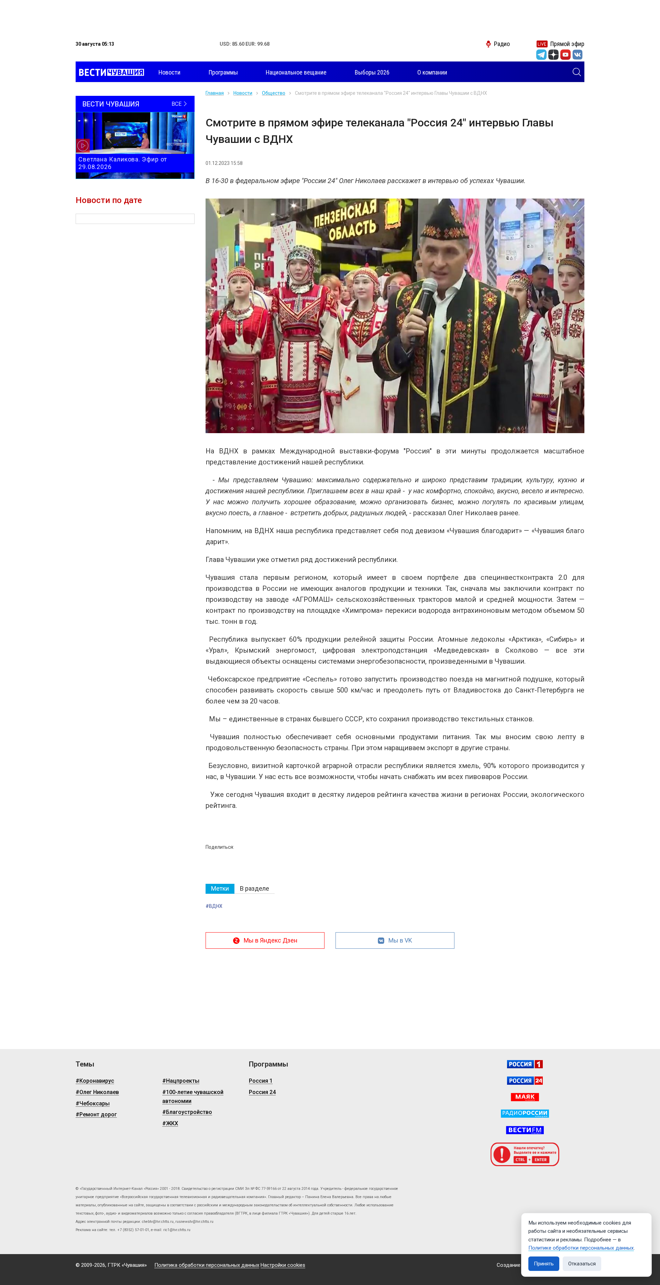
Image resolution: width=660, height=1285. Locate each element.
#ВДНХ (214, 906)
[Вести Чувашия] (110, 72)
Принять (544, 1264)
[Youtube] (565, 54)
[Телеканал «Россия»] (525, 1064)
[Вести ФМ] (525, 1130)
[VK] (577, 54)
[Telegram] (541, 54)
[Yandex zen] (553, 54)
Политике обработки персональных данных (581, 1248)
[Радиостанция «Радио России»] (525, 1113)
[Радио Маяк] (525, 1097)
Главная (215, 93)
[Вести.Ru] (525, 1081)
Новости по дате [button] (109, 200)
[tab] (220, 889)
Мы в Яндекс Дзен (270, 940)
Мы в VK (400, 940)
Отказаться (582, 1264)
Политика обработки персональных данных (206, 1265)
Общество (273, 93)
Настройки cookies (283, 1265)
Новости (242, 93)
